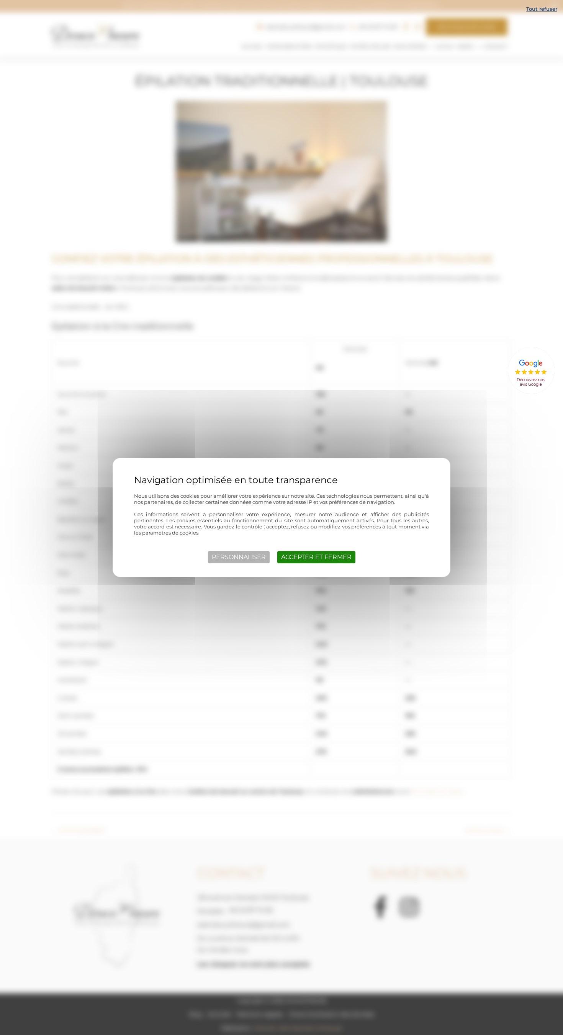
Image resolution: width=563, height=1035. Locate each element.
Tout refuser (541, 9)
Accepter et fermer (316, 557)
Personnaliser (239, 557)
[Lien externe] (531, 370)
